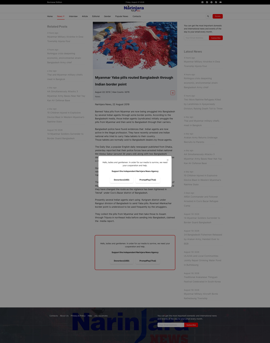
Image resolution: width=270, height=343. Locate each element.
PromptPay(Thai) (148, 180)
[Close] (167, 160)
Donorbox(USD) (121, 180)
